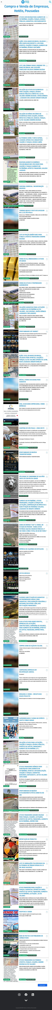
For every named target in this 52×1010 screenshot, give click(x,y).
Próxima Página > (42, 985)
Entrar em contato (24, 36)
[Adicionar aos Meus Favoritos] (47, 17)
